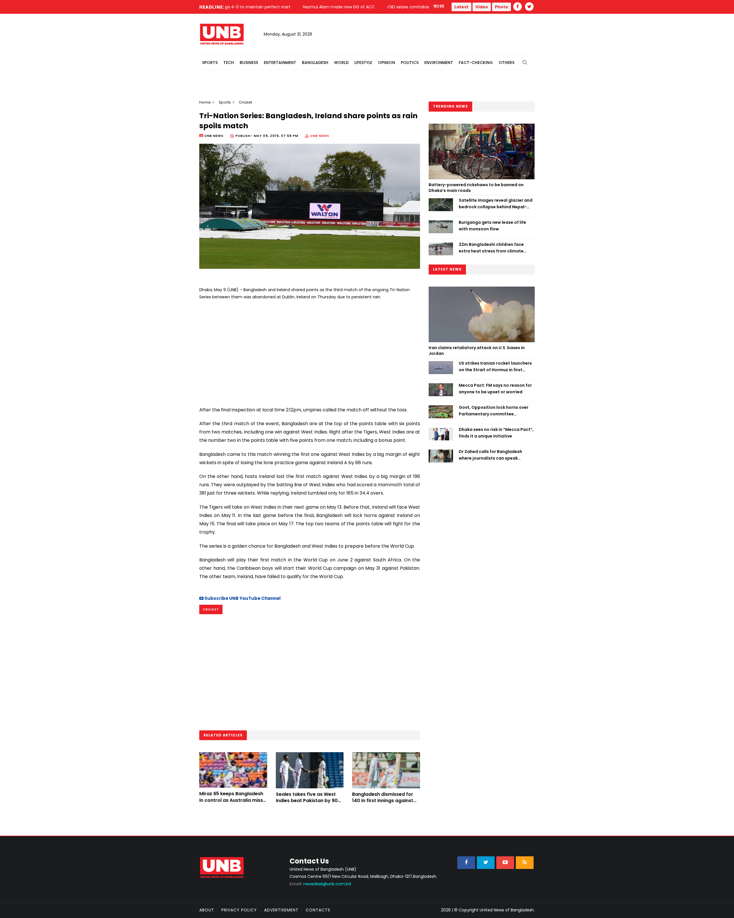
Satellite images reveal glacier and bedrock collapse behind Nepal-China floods (495, 203)
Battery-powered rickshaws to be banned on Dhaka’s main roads (476, 187)
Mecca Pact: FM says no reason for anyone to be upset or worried (495, 388)
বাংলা (439, 7)
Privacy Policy (239, 910)
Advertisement (281, 910)
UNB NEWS (319, 135)
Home (205, 102)
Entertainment (280, 62)
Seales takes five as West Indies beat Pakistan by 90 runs (307, 800)
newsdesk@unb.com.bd (320, 884)
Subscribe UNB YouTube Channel (242, 598)
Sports (210, 62)
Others (506, 62)
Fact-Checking (476, 62)
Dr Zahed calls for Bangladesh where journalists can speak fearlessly (490, 455)
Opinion (386, 62)
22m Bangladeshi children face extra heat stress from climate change (491, 248)
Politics (410, 62)
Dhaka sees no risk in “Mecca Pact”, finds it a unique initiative (496, 433)
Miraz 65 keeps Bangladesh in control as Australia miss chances (231, 800)
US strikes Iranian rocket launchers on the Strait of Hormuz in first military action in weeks (495, 366)
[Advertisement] (309, 351)
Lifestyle (363, 62)
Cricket (211, 609)
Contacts (318, 910)
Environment (438, 62)
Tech (228, 62)
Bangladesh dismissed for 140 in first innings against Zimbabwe (382, 800)
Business (249, 62)
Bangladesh (315, 62)
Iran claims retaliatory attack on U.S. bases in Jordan (477, 350)
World (341, 62)
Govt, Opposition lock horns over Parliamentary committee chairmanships (493, 410)
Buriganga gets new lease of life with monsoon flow (492, 225)
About (206, 910)
